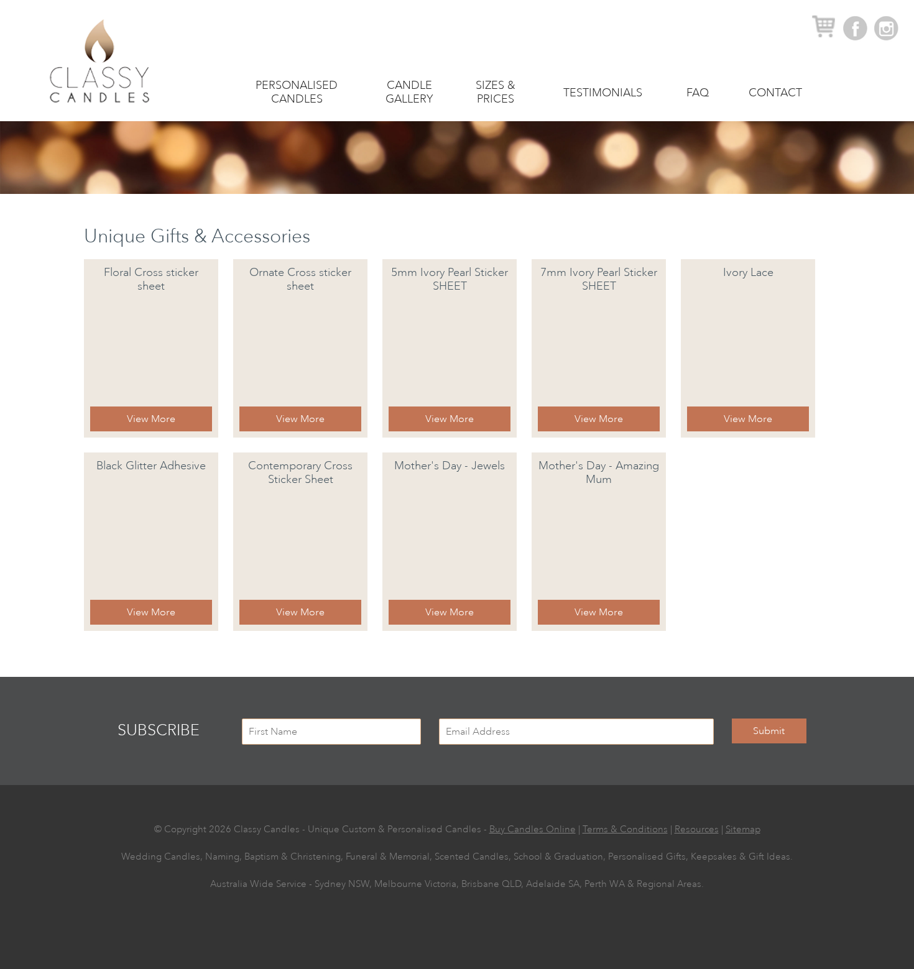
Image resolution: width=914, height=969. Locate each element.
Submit (769, 731)
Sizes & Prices (495, 92)
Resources (697, 829)
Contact (775, 92)
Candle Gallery (409, 92)
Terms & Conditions (625, 829)
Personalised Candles (297, 92)
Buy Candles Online (532, 829)
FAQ (697, 92)
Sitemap (743, 829)
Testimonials (602, 92)
